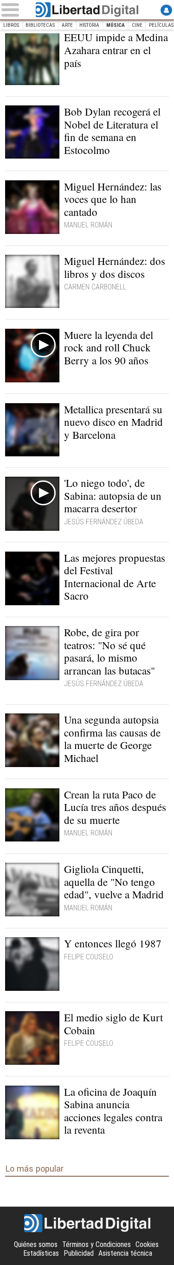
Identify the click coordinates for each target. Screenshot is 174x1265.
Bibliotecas (40, 25)
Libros (11, 25)
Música (115, 25)
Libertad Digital (87, 9)
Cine (137, 25)
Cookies (147, 1244)
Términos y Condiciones (96, 1244)
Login (166, 10)
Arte (67, 25)
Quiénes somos (36, 1244)
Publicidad (79, 1253)
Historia (89, 25)
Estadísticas (41, 1253)
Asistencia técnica (125, 1253)
